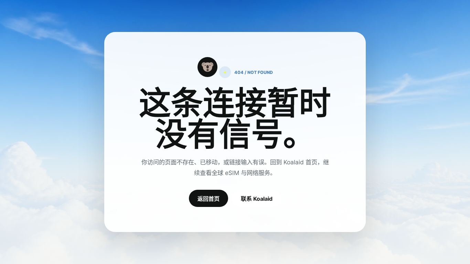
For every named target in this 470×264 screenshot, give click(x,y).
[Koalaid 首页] (207, 67)
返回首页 (208, 198)
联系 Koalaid (257, 198)
